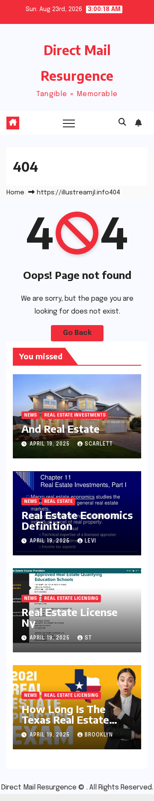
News (30, 415)
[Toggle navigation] (68, 123)
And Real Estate (60, 428)
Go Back (77, 333)
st (88, 638)
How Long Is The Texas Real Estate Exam (65, 719)
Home (15, 192)
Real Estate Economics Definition (77, 520)
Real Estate (58, 501)
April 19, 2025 (50, 444)
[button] (122, 122)
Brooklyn (99, 735)
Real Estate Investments (75, 415)
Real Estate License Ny (69, 617)
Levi (90, 541)
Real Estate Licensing (71, 598)
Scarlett (99, 444)
